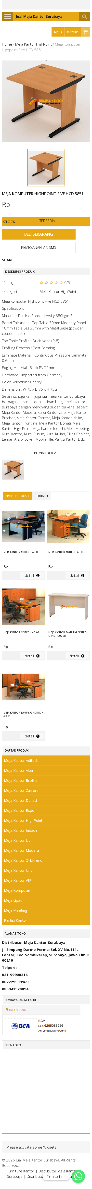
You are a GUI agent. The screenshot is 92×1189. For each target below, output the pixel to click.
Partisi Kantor (15, 920)
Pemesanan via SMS (38, 247)
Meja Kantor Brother (21, 780)
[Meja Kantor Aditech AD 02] (68, 527)
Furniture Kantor (20, 1171)
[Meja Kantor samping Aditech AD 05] (23, 688)
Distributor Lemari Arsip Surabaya (55, 1176)
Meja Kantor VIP (18, 880)
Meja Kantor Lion (18, 840)
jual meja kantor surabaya (63, 396)
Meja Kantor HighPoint (33, 44)
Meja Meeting (15, 910)
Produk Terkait (17, 496)
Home (7, 44)
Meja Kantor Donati (20, 800)
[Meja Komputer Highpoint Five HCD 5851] (13, 470)
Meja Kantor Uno (18, 870)
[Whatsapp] (78, 1176)
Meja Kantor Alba (18, 770)
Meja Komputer (17, 890)
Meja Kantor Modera (21, 850)
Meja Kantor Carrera (21, 790)
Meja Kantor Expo (19, 810)
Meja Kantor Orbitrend (23, 860)
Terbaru (41, 496)
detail (29, 575)
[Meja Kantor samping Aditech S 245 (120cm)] (68, 607)
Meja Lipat (13, 900)
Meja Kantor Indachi (21, 830)
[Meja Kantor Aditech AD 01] (23, 607)
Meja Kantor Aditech (21, 760)
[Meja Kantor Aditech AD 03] (23, 527)
